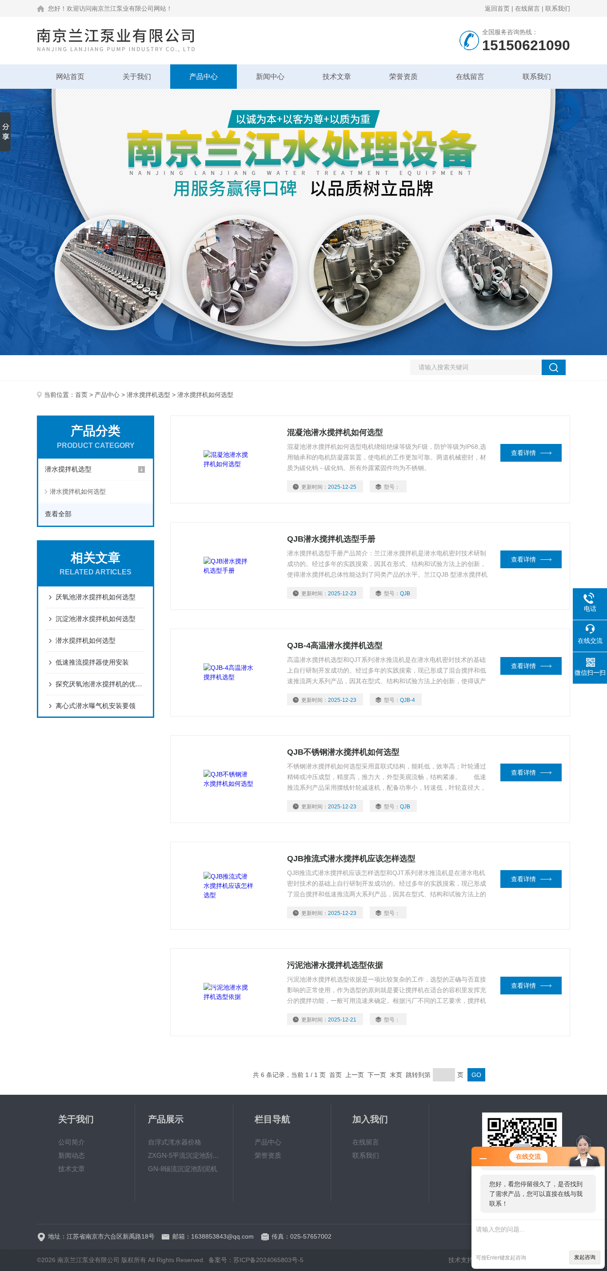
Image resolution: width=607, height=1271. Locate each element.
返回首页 (497, 8)
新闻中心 (270, 76)
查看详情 (523, 452)
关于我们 (137, 76)
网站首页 (70, 76)
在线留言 (527, 8)
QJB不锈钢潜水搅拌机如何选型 (343, 752)
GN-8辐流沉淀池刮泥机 (182, 1168)
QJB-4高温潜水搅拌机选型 (335, 645)
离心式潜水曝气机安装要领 (96, 705)
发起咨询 (584, 1257)
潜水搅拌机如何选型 (78, 491)
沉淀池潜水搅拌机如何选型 (96, 618)
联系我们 (557, 8)
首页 (81, 394)
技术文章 (337, 76)
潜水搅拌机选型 (148, 394)
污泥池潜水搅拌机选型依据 (335, 965)
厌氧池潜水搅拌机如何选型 (96, 597)
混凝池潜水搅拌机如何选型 (335, 432)
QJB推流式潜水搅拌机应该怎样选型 (351, 858)
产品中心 (203, 76)
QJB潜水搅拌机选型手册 (331, 539)
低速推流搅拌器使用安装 (92, 662)
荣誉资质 (403, 76)
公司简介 (71, 1142)
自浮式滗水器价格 (174, 1142)
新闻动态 (71, 1155)
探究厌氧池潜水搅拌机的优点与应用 (100, 684)
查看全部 (58, 514)
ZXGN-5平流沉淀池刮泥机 (184, 1155)
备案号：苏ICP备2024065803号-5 (256, 1259)
